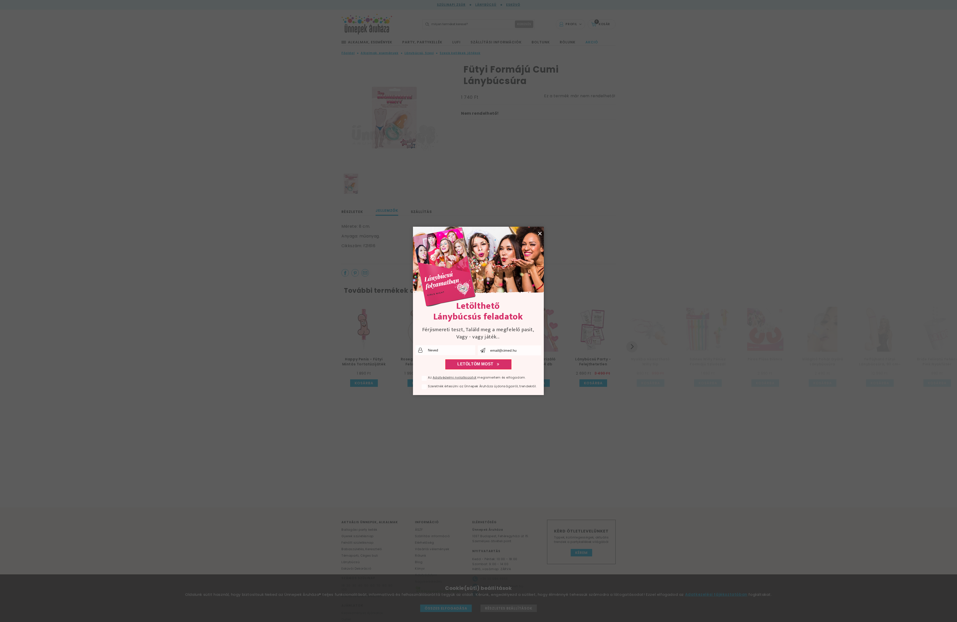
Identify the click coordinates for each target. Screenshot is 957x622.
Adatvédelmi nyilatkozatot (455, 377)
